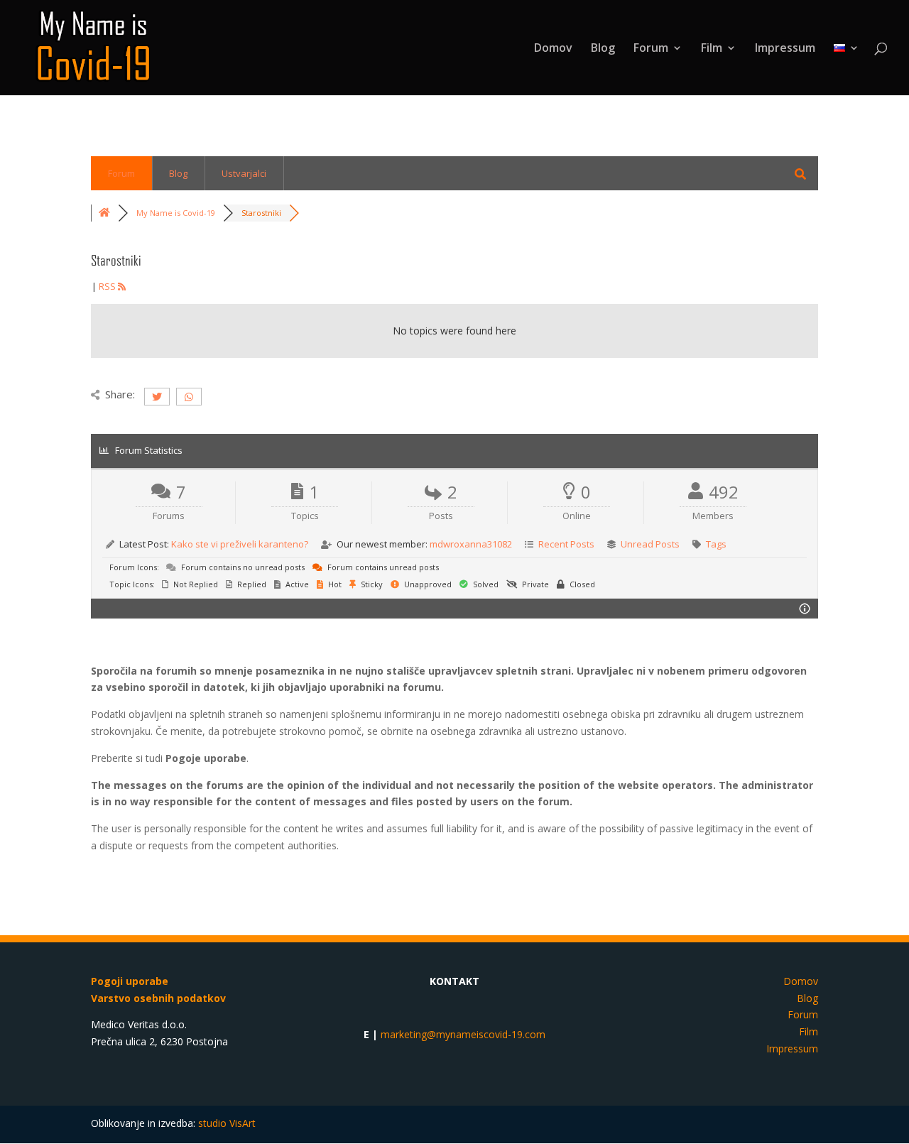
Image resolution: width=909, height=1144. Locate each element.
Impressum (785, 49)
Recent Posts (566, 544)
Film (711, 49)
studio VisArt (227, 1123)
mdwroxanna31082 (471, 544)
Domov (553, 49)
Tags (716, 544)
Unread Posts (650, 544)
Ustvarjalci (244, 173)
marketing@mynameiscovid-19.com (463, 1034)
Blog (603, 49)
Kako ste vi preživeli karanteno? (239, 544)
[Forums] (104, 212)
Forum (650, 49)
